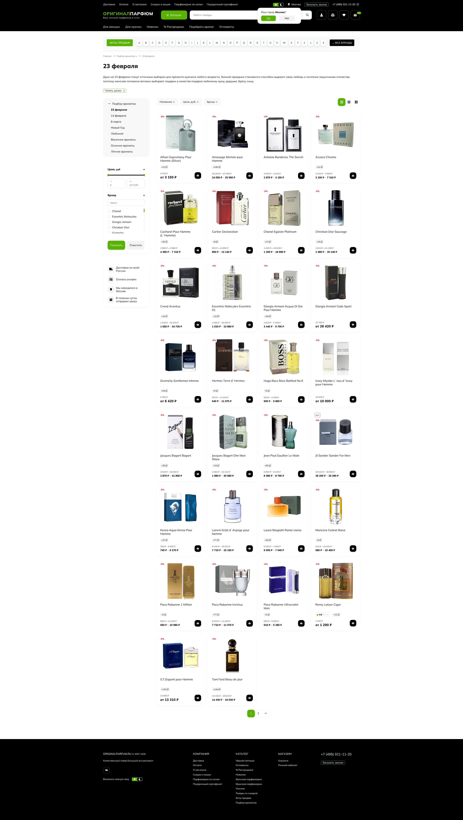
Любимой (117, 133)
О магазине (139, 4)
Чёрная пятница (245, 760)
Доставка (109, 4)
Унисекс (240, 788)
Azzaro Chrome (325, 157)
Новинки (152, 26)
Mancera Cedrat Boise (330, 530)
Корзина (283, 760)
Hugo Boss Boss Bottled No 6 (283, 380)
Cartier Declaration (225, 231)
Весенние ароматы (123, 139)
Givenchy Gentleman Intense (179, 380)
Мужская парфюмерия (249, 784)
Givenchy (118, 233)
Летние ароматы (122, 151)
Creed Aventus (170, 306)
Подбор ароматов (123, 103)
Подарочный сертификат (222, 4)
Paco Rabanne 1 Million (176, 604)
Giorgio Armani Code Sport (333, 306)
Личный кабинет (287, 765)
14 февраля (118, 115)
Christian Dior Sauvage (331, 231)
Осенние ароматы (123, 145)
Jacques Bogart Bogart (175, 455)
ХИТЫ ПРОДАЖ (120, 42)
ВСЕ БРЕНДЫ (343, 42)
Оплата (123, 4)
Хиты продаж (243, 797)
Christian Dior (120, 227)
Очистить (136, 245)
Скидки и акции (160, 4)
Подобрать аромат (201, 26)
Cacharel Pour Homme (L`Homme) (175, 233)
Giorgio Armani (121, 222)
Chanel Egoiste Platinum (280, 231)
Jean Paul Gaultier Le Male (281, 455)
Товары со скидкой (247, 793)
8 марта (116, 121)
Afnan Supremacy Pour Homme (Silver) (175, 158)
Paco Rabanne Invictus (227, 604)
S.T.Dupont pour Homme (176, 679)
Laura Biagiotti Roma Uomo (282, 530)
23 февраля (119, 109)
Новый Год (118, 127)
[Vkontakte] (106, 770)
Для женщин (111, 26)
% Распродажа (174, 26)
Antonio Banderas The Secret (283, 157)
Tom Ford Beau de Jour (227, 679)
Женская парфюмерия (249, 779)
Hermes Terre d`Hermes (228, 380)
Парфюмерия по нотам (188, 4)
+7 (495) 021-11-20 (344, 4)
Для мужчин (133, 26)
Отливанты (226, 26)
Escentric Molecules (124, 216)
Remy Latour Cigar (328, 604)
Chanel (116, 211)
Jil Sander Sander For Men (332, 455)
